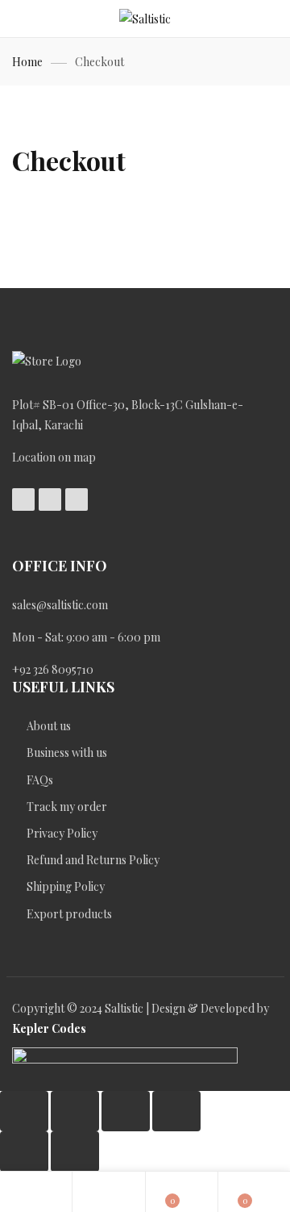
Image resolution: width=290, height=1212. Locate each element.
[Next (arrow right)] (75, 1151)
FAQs (41, 780)
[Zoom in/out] (24, 1111)
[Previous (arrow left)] (24, 1151)
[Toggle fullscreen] (75, 1111)
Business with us (67, 752)
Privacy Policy (62, 833)
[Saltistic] (145, 19)
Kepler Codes (49, 1028)
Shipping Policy (66, 886)
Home (27, 61)
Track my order (67, 806)
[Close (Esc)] (176, 1111)
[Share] (126, 1111)
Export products (69, 914)
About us (49, 725)
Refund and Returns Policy (93, 859)
